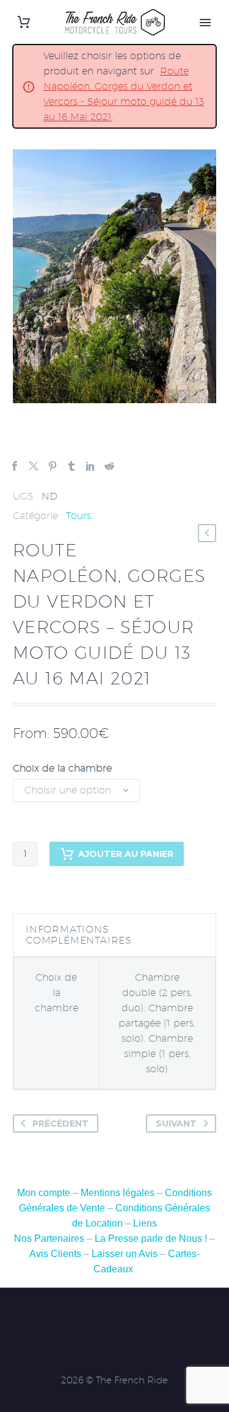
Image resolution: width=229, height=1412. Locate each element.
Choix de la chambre (62, 768)
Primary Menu (205, 22)
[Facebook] (15, 466)
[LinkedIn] (90, 466)
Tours (78, 515)
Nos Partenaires (49, 1238)
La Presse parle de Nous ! (151, 1238)
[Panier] (24, 22)
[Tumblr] (71, 466)
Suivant (176, 1123)
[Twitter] (33, 466)
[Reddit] (109, 466)
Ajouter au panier (125, 853)
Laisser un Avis (125, 1254)
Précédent (60, 1123)
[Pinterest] (52, 466)
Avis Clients (55, 1254)
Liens (145, 1223)
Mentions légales (117, 1193)
